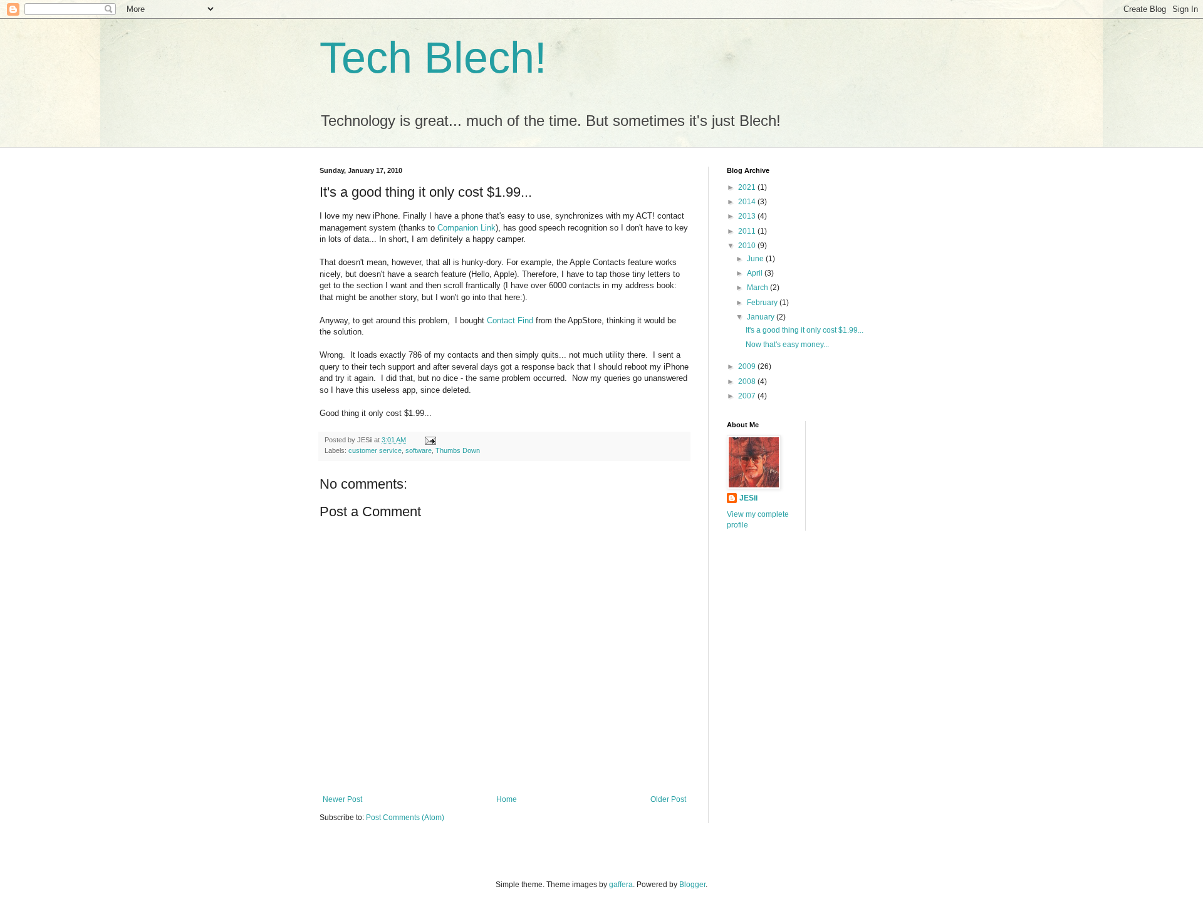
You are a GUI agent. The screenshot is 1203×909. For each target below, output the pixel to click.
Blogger (692, 884)
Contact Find (511, 320)
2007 (748, 396)
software (418, 450)
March (758, 287)
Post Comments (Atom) (405, 817)
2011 (748, 231)
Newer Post (342, 799)
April (755, 273)
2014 (748, 201)
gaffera (621, 884)
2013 (748, 216)
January (761, 317)
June (756, 258)
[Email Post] (430, 440)
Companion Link (466, 227)
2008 (748, 381)
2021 (748, 187)
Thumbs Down (457, 450)
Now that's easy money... (787, 344)
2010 (748, 245)
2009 (748, 366)
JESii (748, 498)
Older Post (668, 799)
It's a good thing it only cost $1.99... (804, 330)
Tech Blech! (433, 57)
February (763, 302)
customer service (375, 450)
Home (506, 799)
